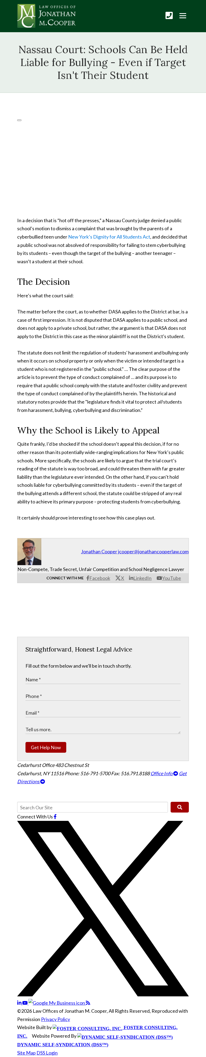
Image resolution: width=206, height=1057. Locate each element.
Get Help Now (46, 747)
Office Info (161, 773)
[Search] (180, 807)
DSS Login (47, 1053)
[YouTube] (25, 1003)
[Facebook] (55, 817)
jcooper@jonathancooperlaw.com (153, 551)
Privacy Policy (55, 1019)
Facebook (99, 578)
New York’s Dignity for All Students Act (109, 237)
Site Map (26, 1053)
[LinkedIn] (19, 1003)
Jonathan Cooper (99, 551)
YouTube (171, 578)
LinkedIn (142, 578)
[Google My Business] (57, 1003)
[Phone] (169, 15)
